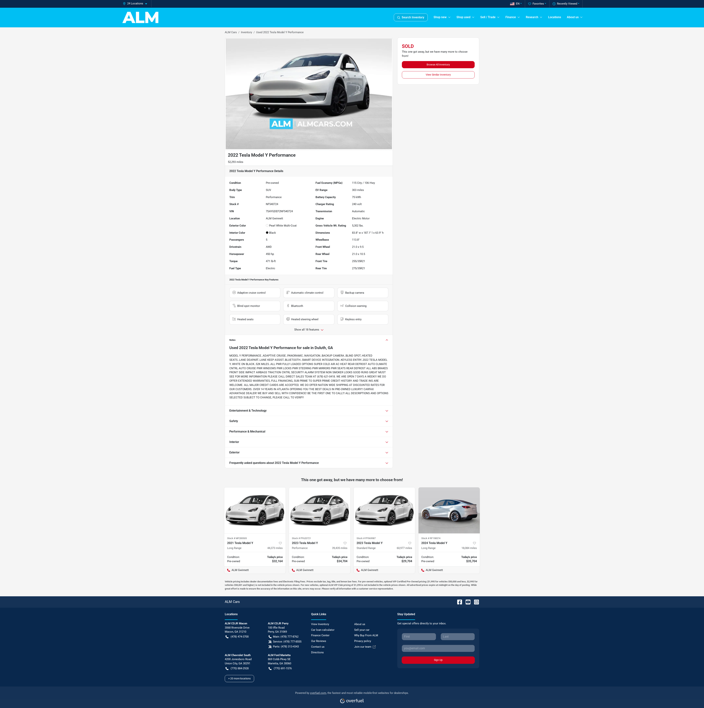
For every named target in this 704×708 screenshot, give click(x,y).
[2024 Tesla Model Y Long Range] (449, 510)
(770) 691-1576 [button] (283, 668)
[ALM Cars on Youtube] (466, 602)
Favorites (538, 3)
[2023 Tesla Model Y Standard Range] (384, 510)
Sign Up (438, 659)
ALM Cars (231, 32)
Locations (554, 17)
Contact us (317, 646)
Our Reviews (318, 641)
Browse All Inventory (438, 64)
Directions (317, 652)
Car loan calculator (322, 630)
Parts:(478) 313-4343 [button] (286, 646)
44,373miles (275, 548)
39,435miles (339, 548)
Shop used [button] (463, 17)
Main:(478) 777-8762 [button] (285, 636)
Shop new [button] (440, 17)
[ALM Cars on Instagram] (475, 602)
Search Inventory (413, 17)
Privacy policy (362, 641)
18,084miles (469, 548)
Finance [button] (510, 17)
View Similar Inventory (438, 74)
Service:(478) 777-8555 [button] (287, 641)
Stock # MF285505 (237, 538)
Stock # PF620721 (301, 538)
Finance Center (320, 635)
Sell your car (361, 630)
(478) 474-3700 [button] (240, 636)
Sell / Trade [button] (488, 17)
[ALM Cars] (140, 17)
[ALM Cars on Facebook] (458, 602)
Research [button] (532, 17)
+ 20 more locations (239, 678)
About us (359, 624)
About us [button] (573, 17)
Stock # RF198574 (430, 538)
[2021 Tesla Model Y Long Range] (255, 510)
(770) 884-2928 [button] (240, 668)
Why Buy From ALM (366, 635)
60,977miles (404, 548)
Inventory (246, 32)
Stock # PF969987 (366, 538)
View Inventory (320, 624)
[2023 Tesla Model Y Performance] (319, 510)
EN (518, 3)
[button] (136, 3)
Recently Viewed (567, 3)
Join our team (362, 646)
